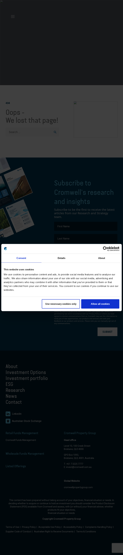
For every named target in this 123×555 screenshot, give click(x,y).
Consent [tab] (21, 258)
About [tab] (101, 258)
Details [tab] (62, 258)
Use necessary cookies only (60, 303)
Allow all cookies (100, 303)
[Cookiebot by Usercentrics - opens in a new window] (105, 248)
